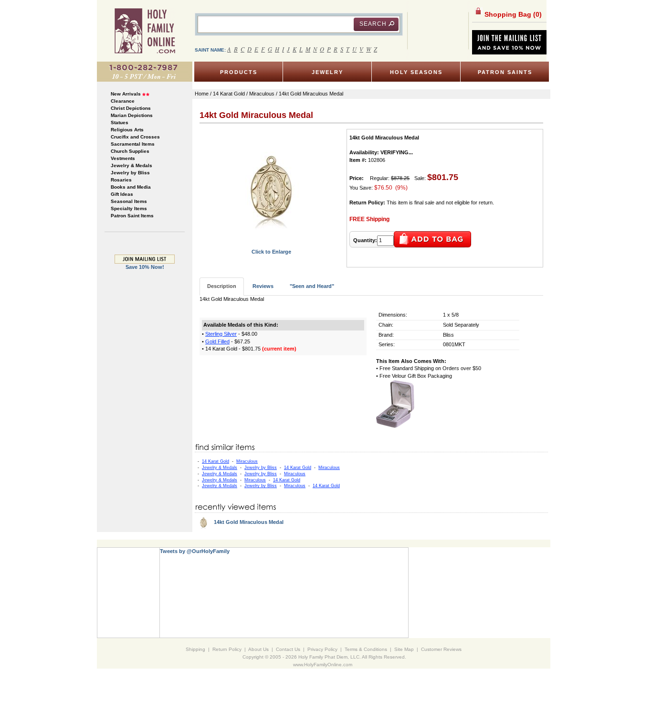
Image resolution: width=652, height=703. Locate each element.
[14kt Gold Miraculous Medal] (271, 188)
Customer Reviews (441, 649)
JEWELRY (327, 72)
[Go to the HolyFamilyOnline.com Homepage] (145, 30)
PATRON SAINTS (505, 72)
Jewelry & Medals (131, 165)
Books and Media (131, 187)
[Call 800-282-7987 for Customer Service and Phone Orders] (144, 71)
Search (373, 24)
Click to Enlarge (271, 252)
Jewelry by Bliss (130, 172)
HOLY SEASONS (416, 72)
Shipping (195, 649)
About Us (258, 649)
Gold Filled (217, 341)
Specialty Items (129, 208)
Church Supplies (130, 151)
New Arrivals (126, 93)
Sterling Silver (221, 334)
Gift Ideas (122, 194)
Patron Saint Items (132, 215)
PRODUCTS (238, 72)
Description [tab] (221, 286)
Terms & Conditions (366, 649)
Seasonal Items (129, 201)
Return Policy (227, 649)
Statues (119, 122)
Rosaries (121, 179)
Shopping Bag (512, 14)
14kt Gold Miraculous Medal (249, 522)
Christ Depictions (131, 108)
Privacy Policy (322, 649)
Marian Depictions (132, 115)
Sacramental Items (133, 144)
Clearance (123, 101)
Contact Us (288, 649)
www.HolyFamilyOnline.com (322, 664)
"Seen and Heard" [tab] (312, 286)
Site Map (404, 649)
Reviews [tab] (262, 286)
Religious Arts (127, 129)
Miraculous (247, 461)
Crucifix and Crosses (135, 136)
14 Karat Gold (215, 461)
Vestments (123, 158)
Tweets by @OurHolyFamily (195, 551)
